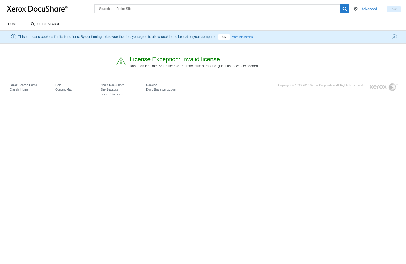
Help (58, 84)
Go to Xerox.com (384, 87)
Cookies (151, 84)
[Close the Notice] (395, 37)
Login (394, 8)
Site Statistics (109, 89)
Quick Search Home (23, 84)
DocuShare (50, 8)
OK (224, 36)
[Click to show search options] (356, 9)
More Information (242, 36)
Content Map (63, 89)
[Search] (344, 8)
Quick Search (48, 24)
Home (12, 24)
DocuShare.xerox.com (161, 89)
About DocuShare (112, 84)
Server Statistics (112, 94)
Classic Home (19, 89)
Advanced (369, 9)
